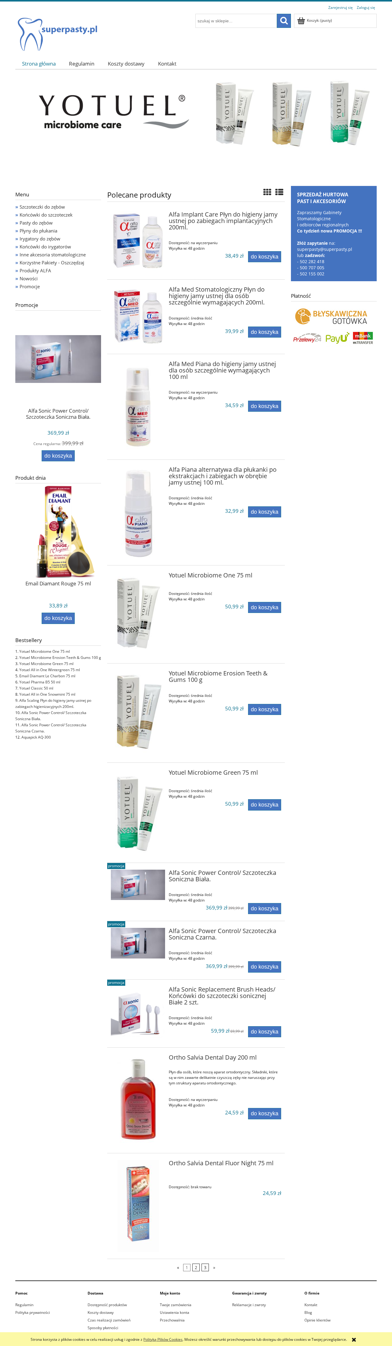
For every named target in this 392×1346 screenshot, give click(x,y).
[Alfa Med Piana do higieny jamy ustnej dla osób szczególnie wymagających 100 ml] (138, 407)
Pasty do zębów (36, 223)
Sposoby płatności (103, 1327)
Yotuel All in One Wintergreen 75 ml (49, 669)
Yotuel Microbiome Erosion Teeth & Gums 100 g (60, 657)
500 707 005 (312, 267)
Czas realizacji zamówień (109, 1320)
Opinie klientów (317, 1320)
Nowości (29, 278)
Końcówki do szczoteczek (46, 215)
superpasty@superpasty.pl (324, 249)
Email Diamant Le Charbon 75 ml (47, 676)
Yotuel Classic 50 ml (36, 688)
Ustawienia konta (174, 1312)
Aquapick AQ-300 (36, 737)
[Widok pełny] (279, 192)
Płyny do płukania (38, 231)
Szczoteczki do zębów (42, 207)
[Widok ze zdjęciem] (267, 192)
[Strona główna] (57, 31)
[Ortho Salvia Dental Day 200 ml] (138, 1100)
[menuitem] (38, 64)
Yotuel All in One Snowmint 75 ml (47, 694)
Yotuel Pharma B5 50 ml (39, 682)
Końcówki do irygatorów (45, 247)
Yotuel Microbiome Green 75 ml (46, 663)
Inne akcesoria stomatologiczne (53, 254)
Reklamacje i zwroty (249, 1304)
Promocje (30, 286)
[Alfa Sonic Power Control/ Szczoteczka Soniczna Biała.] (138, 885)
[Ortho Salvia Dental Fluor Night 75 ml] (138, 1206)
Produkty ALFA (35, 270)
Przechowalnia (172, 1320)
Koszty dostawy (101, 1312)
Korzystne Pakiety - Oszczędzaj (52, 262)
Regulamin (24, 1304)
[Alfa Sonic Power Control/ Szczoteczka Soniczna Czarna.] (138, 943)
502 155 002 (312, 274)
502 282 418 (312, 261)
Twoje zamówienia (175, 1304)
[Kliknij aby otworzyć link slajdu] (196, 127)
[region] (196, 127)
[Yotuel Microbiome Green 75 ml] (138, 812)
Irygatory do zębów (40, 239)
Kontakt (310, 1304)
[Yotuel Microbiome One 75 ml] (138, 614)
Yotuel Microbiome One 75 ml (44, 651)
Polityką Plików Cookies (163, 1339)
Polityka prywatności (32, 1312)
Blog (308, 1312)
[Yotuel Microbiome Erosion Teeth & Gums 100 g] (138, 713)
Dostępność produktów (107, 1304)
